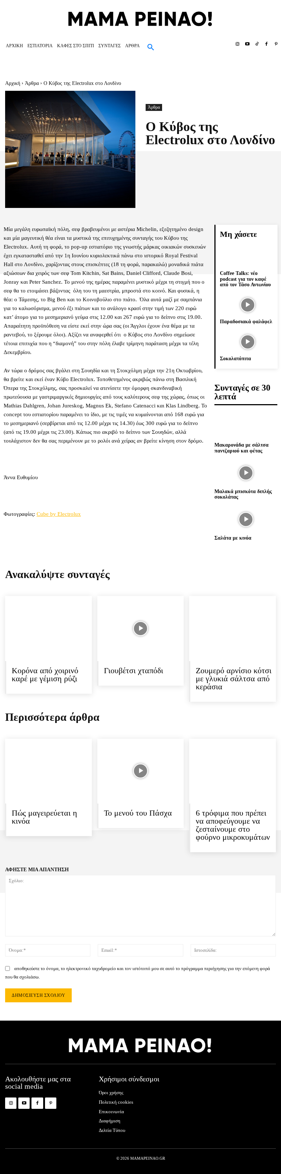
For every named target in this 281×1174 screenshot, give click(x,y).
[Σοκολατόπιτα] (247, 342)
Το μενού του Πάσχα (138, 812)
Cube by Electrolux (59, 514)
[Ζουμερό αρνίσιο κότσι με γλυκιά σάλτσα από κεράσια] (232, 628)
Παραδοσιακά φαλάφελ (246, 321)
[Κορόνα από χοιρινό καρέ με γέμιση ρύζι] (48, 628)
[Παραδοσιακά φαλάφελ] (247, 305)
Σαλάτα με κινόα (232, 538)
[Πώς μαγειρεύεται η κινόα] (48, 771)
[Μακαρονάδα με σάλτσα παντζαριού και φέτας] (245, 426)
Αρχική (12, 83)
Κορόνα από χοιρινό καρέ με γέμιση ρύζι (45, 674)
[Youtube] (247, 44)
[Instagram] (237, 44)
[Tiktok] (257, 44)
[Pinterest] (276, 44)
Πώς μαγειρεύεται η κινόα (44, 816)
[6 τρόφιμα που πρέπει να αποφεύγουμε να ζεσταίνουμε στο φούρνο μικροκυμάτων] (232, 771)
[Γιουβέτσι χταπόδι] (140, 628)
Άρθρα (32, 83)
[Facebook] (266, 44)
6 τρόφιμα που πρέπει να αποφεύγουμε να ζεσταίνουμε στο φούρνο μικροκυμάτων (233, 825)
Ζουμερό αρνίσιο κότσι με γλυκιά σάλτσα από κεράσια (233, 678)
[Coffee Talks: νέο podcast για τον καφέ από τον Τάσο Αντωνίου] (247, 257)
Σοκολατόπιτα (235, 358)
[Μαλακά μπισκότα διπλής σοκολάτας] (245, 473)
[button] (151, 47)
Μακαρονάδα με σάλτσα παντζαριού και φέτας (241, 447)
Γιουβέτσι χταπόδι (133, 670)
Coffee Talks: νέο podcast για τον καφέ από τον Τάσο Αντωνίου (245, 279)
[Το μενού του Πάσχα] (140, 771)
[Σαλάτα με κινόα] (245, 519)
